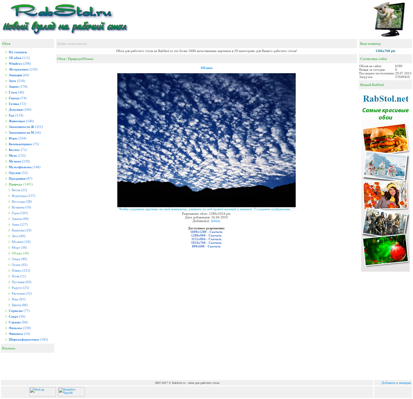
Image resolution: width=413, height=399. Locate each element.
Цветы (19, 305)
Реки (18, 299)
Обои (61, 59)
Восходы (21, 201)
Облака (87, 59)
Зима (19, 224)
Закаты (20, 219)
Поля (18, 276)
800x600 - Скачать (206, 246)
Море (19, 247)
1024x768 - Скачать (206, 242)
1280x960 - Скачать (206, 235)
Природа (75, 59)
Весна (19, 190)
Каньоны (21, 230)
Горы (19, 213)
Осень (19, 265)
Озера (19, 259)
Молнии (21, 242)
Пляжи (20, 270)
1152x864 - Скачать (206, 239)
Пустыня (21, 282)
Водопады (23, 196)
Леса (18, 236)
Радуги (20, 287)
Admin (215, 221)
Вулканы (21, 207)
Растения (21, 293)
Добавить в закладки (396, 382)
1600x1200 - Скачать (206, 232)
